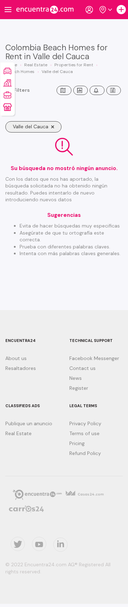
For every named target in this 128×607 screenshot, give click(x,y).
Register (78, 388)
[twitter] (18, 544)
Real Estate (18, 433)
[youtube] (39, 544)
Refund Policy (85, 453)
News (75, 378)
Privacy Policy (85, 423)
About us (16, 358)
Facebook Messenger (94, 358)
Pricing (77, 443)
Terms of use (84, 433)
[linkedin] (60, 545)
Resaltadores (20, 368)
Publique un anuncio (28, 423)
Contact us (82, 368)
